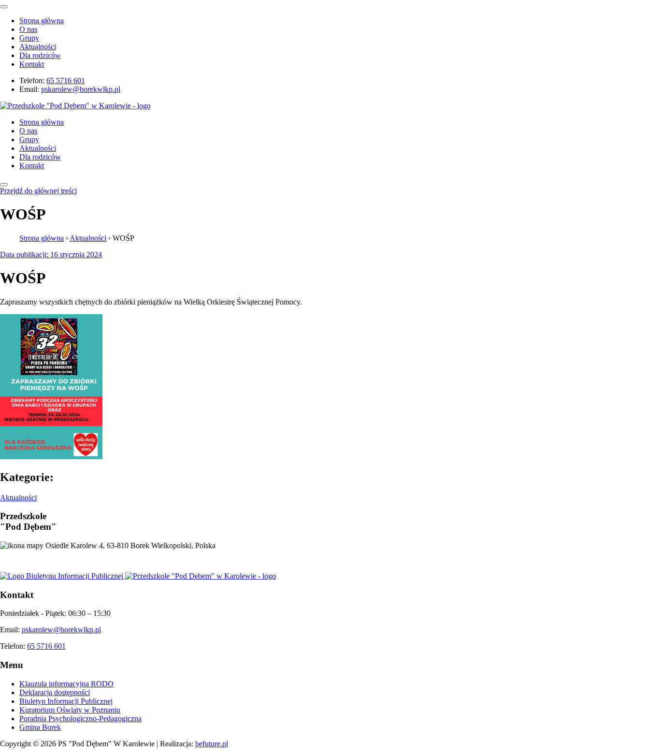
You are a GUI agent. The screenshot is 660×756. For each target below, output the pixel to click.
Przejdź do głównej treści (38, 191)
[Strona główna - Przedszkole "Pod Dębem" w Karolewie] (75, 106)
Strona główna (41, 20)
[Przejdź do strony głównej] (200, 576)
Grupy (29, 38)
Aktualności (37, 47)
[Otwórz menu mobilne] (4, 184)
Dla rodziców (40, 55)
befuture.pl (211, 744)
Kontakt (31, 64)
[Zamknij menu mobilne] (4, 6)
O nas (28, 29)
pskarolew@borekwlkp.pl (80, 89)
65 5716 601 (65, 80)
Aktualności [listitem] (18, 498)
